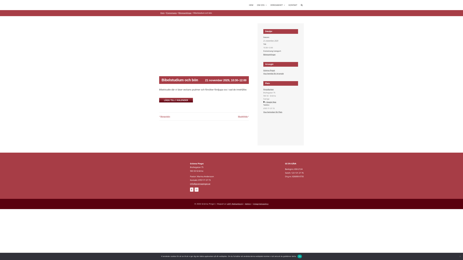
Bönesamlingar (269, 54)
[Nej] (460, 256)
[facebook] (191, 190)
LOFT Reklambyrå (235, 204)
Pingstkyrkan (268, 89)
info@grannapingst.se (200, 183)
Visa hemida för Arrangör (273, 73)
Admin (248, 204)
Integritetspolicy (261, 204)
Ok (300, 256)
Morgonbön (165, 116)
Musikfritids (243, 116)
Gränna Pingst (269, 70)
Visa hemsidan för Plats (272, 112)
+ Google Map (270, 102)
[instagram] (196, 190)
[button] (302, 5)
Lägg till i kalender (176, 100)
